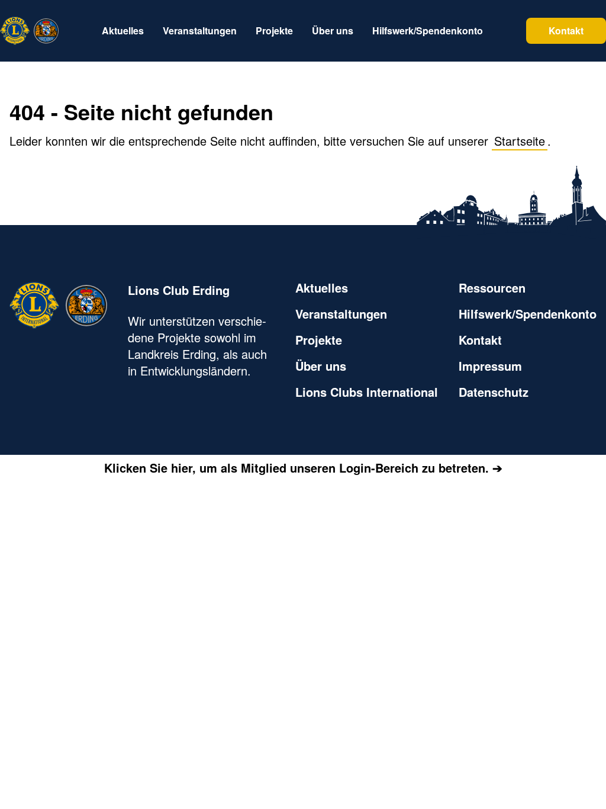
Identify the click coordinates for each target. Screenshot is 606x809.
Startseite (519, 140)
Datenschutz (493, 392)
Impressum (490, 366)
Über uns (320, 366)
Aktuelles (321, 288)
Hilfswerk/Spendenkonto (528, 314)
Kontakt (566, 30)
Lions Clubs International (366, 392)
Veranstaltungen (341, 314)
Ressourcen (492, 288)
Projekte (318, 340)
